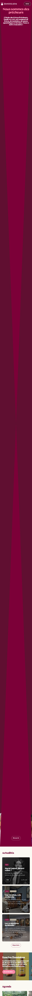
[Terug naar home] (10, 3)
